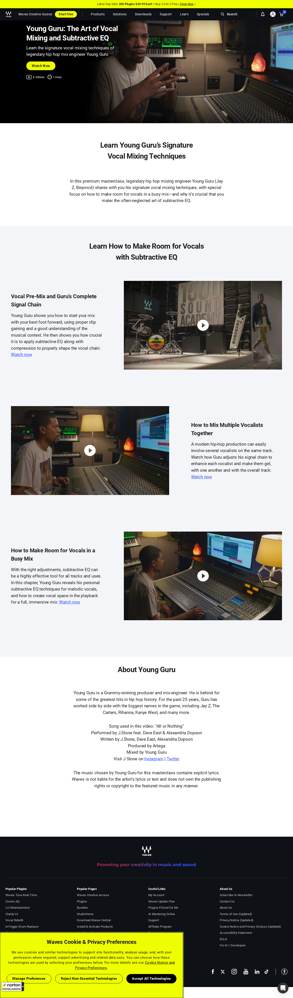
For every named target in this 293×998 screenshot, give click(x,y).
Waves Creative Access (35, 14)
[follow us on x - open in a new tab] (222, 971)
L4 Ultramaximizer (17, 907)
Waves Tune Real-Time (21, 895)
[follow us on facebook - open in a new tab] (213, 971)
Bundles (82, 907)
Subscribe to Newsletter (236, 895)
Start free (66, 14)
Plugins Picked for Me (163, 907)
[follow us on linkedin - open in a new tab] (257, 971)
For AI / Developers (233, 945)
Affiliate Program (159, 926)
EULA (223, 939)
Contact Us (227, 901)
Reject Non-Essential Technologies (89, 979)
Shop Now (187, 4)
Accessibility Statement (236, 932)
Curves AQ (12, 901)
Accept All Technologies (151, 979)
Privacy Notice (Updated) (236, 920)
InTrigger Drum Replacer (22, 926)
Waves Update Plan (161, 901)
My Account (156, 895)
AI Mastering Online (161, 914)
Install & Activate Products (95, 926)
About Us (226, 907)
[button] (12, 986)
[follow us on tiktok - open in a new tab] (266, 971)
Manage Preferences (29, 979)
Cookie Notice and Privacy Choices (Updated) (250, 926)
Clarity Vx (11, 914)
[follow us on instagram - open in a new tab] (234, 971)
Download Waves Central (94, 920)
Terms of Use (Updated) (236, 914)
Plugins (82, 901)
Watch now (21, 354)
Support (153, 920)
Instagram (153, 758)
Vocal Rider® (14, 920)
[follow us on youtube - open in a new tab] (245, 971)
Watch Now (41, 66)
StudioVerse (85, 914)
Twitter (173, 758)
